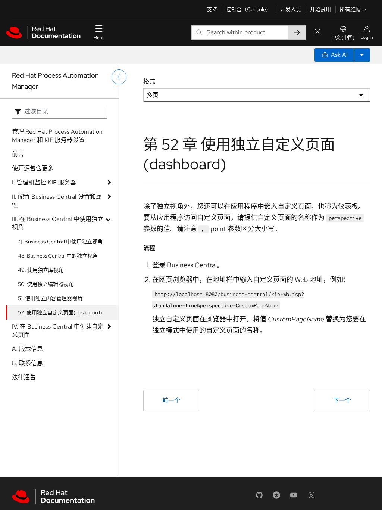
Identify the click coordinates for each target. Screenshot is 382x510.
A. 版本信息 (27, 349)
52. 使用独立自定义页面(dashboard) (60, 312)
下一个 (342, 400)
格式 (149, 81)
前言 (18, 154)
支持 (212, 9)
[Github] (259, 497)
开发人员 (290, 9)
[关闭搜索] (317, 32)
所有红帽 (350, 9)
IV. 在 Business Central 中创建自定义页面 (58, 331)
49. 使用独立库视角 (41, 270)
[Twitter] (311, 497)
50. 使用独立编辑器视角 (46, 284)
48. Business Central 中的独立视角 (58, 255)
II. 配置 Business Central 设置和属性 (57, 201)
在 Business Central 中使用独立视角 (60, 241)
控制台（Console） (248, 9)
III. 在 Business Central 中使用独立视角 (57, 223)
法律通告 (24, 377)
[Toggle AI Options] (362, 55)
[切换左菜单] (119, 76)
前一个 (171, 400)
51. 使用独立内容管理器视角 (50, 298)
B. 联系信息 (27, 363)
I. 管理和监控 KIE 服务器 (44, 182)
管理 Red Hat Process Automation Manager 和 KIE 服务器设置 (57, 136)
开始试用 (320, 9)
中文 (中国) (343, 38)
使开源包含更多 (33, 168)
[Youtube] (293, 497)
